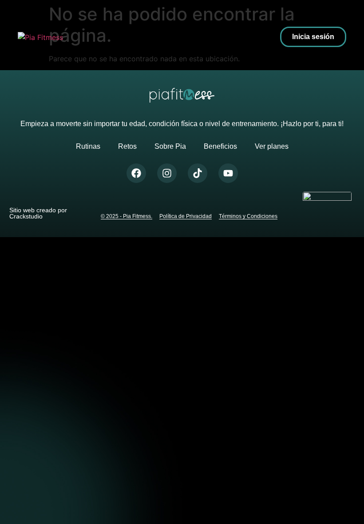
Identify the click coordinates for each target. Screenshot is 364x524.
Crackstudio (26, 216)
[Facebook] (136, 173)
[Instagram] (167, 173)
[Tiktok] (197, 173)
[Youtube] (228, 173)
